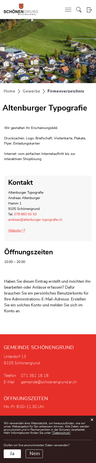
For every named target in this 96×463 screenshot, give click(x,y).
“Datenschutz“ (61, 432)
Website (16, 230)
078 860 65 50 (25, 214)
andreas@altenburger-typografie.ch (35, 220)
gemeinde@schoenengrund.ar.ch (49, 382)
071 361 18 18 (34, 376)
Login (89, 9)
